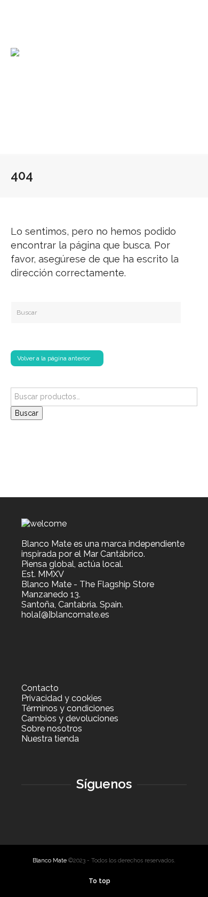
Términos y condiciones (67, 708)
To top (99, 881)
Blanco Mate (50, 860)
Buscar (26, 413)
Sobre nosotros (51, 728)
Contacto (40, 688)
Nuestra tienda (50, 739)
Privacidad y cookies (61, 698)
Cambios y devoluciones (69, 718)
